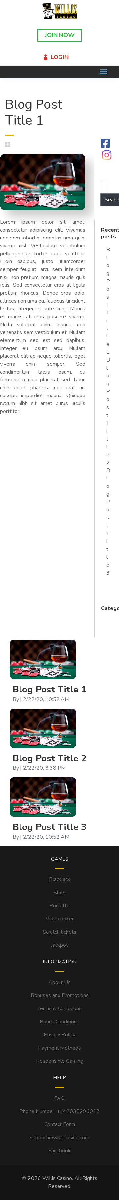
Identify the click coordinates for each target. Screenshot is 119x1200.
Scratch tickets (59, 932)
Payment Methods (59, 1048)
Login (60, 57)
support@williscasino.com (59, 1137)
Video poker (60, 918)
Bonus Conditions (59, 1021)
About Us (59, 982)
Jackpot (59, 945)
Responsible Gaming (59, 1061)
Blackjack (59, 879)
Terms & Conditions (59, 1008)
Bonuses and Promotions (60, 995)
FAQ (59, 1098)
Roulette (59, 905)
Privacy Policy (59, 1034)
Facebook (59, 1150)
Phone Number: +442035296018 (59, 1111)
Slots (60, 892)
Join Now (60, 35)
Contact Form (59, 1124)
